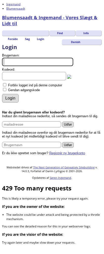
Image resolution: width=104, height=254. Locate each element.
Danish (75, 42)
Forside (13, 39)
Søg (27, 39)
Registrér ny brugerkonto (67, 153)
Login (40, 39)
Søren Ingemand (60, 178)
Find (60, 33)
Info (86, 33)
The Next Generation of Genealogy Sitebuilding (64, 167)
